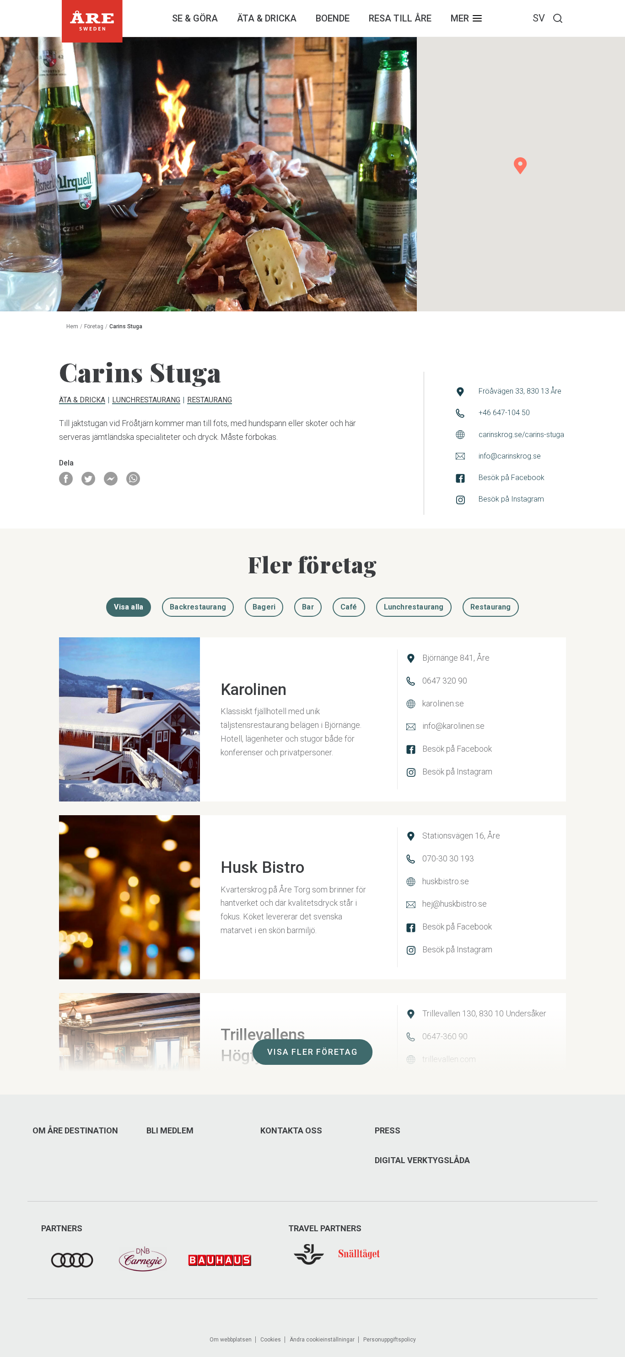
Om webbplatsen (231, 1339)
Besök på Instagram (511, 499)
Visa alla (128, 607)
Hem (72, 326)
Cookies (270, 1339)
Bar (308, 607)
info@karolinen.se (453, 726)
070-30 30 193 (448, 858)
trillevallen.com (449, 1059)
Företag (93, 326)
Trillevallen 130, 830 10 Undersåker (484, 1013)
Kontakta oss (291, 1131)
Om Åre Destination (75, 1131)
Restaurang (209, 400)
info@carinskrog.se (510, 456)
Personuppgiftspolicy (389, 1339)
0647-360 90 (445, 1036)
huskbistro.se (445, 881)
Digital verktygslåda (422, 1160)
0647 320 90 (444, 680)
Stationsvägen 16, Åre (461, 835)
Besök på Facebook (511, 477)
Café (348, 607)
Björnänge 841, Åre (456, 657)
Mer (460, 18)
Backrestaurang (198, 607)
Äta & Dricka (266, 18)
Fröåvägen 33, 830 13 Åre (520, 391)
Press (387, 1131)
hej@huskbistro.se (454, 903)
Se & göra (195, 18)
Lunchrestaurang (146, 400)
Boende (333, 18)
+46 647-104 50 (504, 412)
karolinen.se (443, 703)
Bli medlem (170, 1131)
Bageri (264, 607)
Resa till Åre (400, 18)
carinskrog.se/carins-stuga (521, 434)
